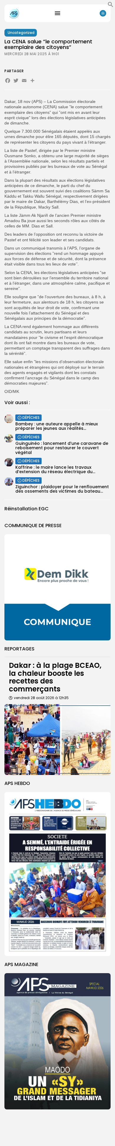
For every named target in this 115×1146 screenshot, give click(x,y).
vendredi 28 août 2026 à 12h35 (41, 698)
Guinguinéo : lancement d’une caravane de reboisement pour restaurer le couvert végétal (61, 447)
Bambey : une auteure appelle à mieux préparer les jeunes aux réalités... (56, 426)
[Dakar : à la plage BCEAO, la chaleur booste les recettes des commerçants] (57, 739)
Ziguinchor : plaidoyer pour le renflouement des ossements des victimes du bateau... (62, 489)
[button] (111, 6)
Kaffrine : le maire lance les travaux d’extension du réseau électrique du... (55, 469)
